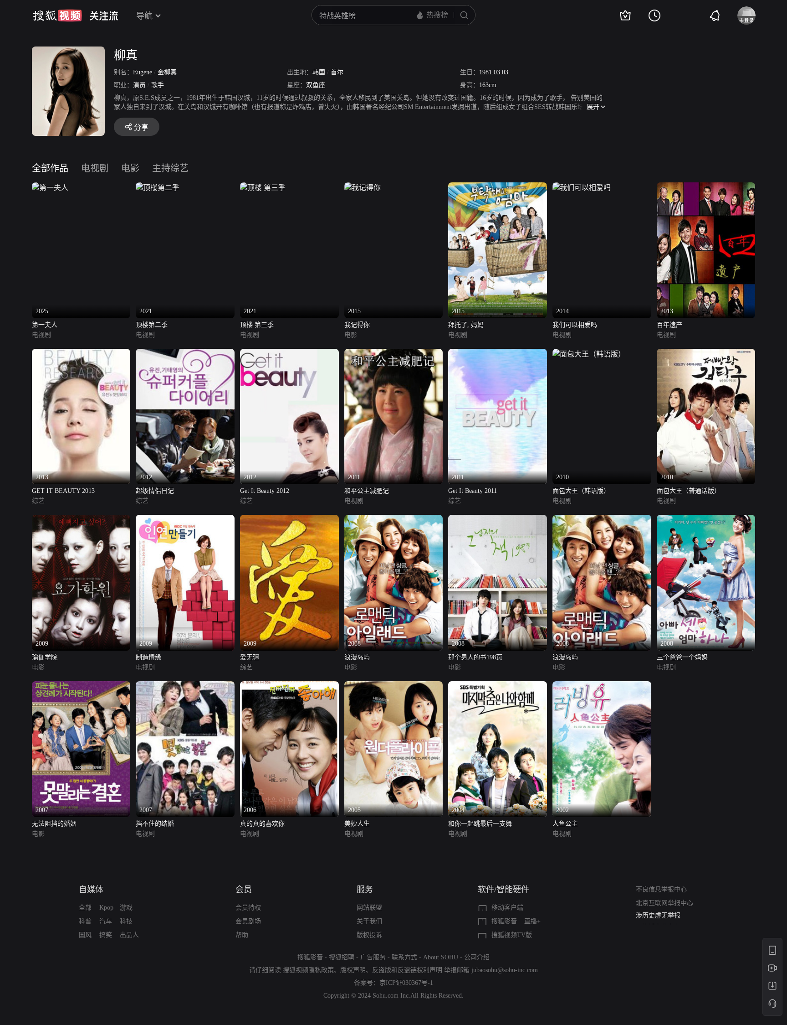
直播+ (532, 921)
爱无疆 (249, 657)
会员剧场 (248, 921)
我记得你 (357, 324)
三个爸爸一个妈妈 (682, 657)
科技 (126, 921)
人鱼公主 (565, 823)
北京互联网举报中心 (664, 903)
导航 (144, 16)
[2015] (362, 188)
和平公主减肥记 (366, 490)
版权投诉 (369, 935)
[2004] (497, 686)
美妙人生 (357, 823)
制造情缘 (148, 657)
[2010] (588, 354)
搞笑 (105, 935)
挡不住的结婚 (155, 823)
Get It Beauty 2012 (264, 490)
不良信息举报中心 (661, 889)
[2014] (581, 188)
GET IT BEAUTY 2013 (63, 490)
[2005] (393, 686)
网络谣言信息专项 (661, 919)
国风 (85, 935)
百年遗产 (669, 324)
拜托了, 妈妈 (466, 324)
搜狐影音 (504, 921)
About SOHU (440, 957)
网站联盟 (369, 907)
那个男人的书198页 (475, 657)
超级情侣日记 (155, 490)
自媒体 (91, 889)
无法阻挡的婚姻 (54, 823)
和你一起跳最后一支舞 (480, 823)
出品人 (129, 935)
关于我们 (369, 921)
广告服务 (373, 957)
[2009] (81, 520)
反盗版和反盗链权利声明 (407, 970)
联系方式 (404, 957)
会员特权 (248, 907)
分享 (141, 127)
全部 (85, 907)
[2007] (81, 686)
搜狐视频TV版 (511, 935)
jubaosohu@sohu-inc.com (504, 970)
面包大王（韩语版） (581, 490)
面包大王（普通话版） (689, 490)
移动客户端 (507, 907)
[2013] (706, 188)
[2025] (50, 188)
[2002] (601, 686)
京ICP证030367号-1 (406, 982)
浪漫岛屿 (357, 657)
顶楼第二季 (152, 324)
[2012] (185, 354)
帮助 (241, 935)
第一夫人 (44, 324)
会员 (243, 889)
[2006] (289, 686)
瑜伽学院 (44, 657)
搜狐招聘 (341, 957)
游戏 (126, 907)
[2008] (393, 520)
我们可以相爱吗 (574, 324)
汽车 (105, 921)
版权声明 (353, 970)
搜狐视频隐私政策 (308, 970)
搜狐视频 (57, 15)
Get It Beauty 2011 (472, 490)
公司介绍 (477, 957)
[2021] (157, 188)
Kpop (106, 907)
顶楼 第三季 (257, 324)
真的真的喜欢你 (262, 823)
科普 (85, 921)
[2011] (393, 354)
